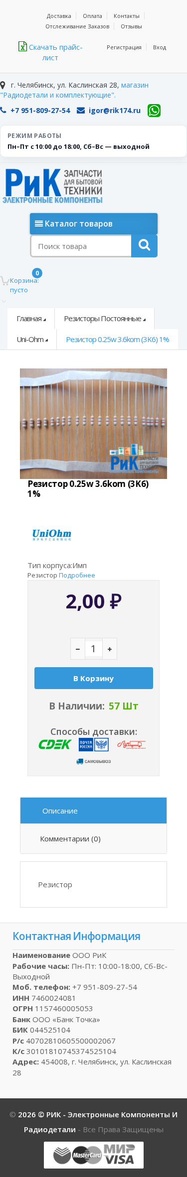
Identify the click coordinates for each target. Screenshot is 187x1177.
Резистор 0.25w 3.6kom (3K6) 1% (117, 339)
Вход (159, 47)
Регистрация (124, 47)
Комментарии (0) (70, 838)
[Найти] (144, 246)
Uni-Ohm (29, 339)
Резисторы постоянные (102, 318)
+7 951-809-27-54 (40, 110)
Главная (28, 318)
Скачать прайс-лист (55, 52)
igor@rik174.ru (115, 110)
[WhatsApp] (154, 110)
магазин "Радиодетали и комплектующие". (74, 90)
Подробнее (77, 575)
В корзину (93, 678)
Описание (60, 811)
